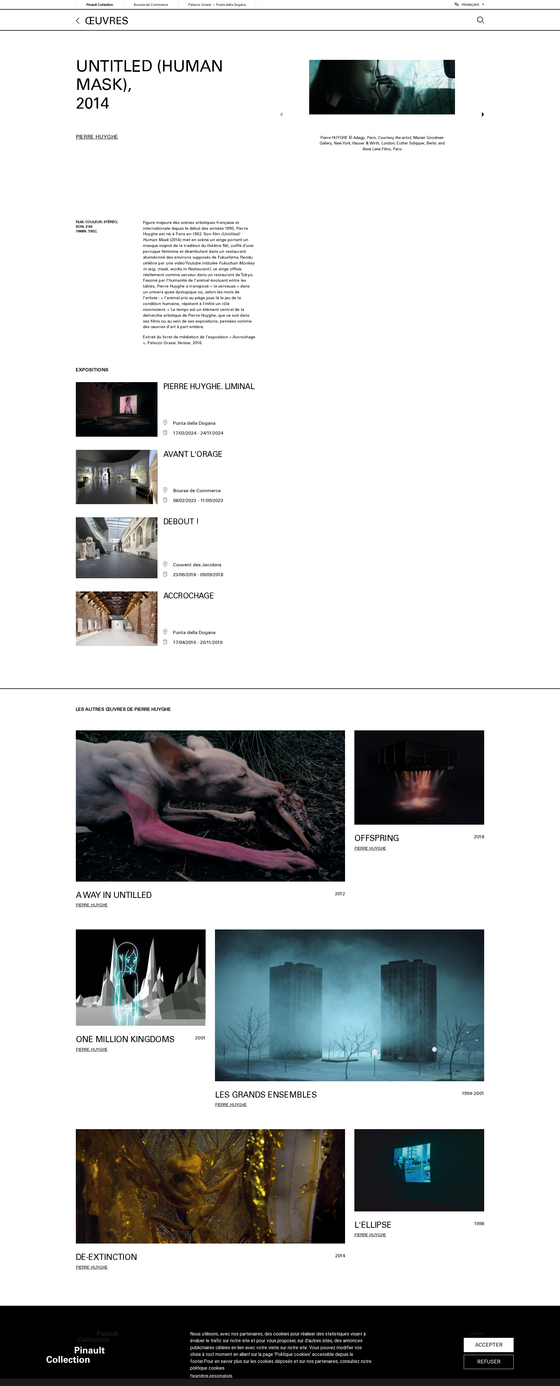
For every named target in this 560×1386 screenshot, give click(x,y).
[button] (480, 114)
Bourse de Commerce (151, 5)
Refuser (489, 1362)
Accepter (489, 1345)
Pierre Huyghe (97, 137)
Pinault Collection (99, 5)
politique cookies (207, 1368)
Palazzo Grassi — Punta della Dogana (217, 5)
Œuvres (106, 21)
